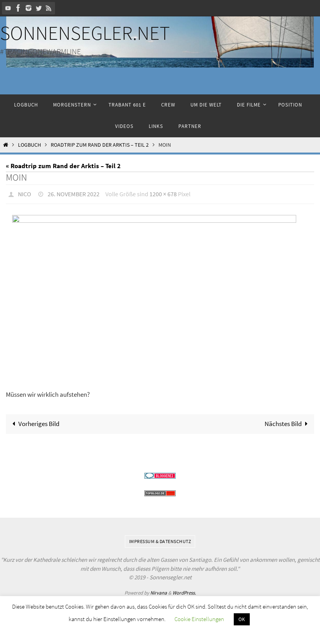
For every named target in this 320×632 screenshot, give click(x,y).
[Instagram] (28, 8)
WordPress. (184, 590)
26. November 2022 (74, 193)
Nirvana (158, 590)
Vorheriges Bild (38, 421)
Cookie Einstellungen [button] (199, 619)
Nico (24, 193)
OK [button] (241, 619)
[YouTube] (8, 8)
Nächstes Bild (283, 421)
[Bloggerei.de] (160, 473)
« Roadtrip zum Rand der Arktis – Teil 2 (63, 166)
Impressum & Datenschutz (160, 539)
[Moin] (160, 296)
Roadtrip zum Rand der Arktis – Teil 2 (100, 145)
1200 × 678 (163, 193)
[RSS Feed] (49, 8)
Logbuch (29, 145)
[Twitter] (38, 8)
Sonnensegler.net (85, 33)
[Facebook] (18, 8)
